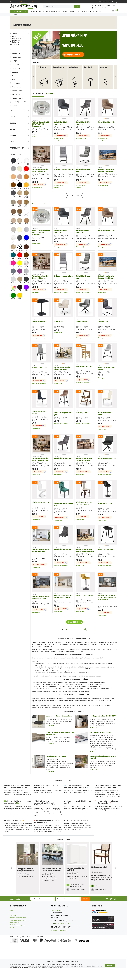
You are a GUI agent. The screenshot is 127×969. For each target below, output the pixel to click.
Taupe (19, 282)
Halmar (78, 120)
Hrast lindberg (26, 215)
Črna (19, 188)
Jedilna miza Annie (38, 321)
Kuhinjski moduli (16, 57)
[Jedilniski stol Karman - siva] (85, 154)
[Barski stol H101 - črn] (107, 489)
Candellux (35, 120)
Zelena (13, 298)
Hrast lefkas (19, 215)
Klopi (13, 79)
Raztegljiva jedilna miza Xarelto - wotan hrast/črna (85, 550)
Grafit (13, 196)
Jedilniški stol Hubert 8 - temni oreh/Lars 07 (84, 504)
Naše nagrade (14, 913)
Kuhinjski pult (16, 61)
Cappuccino (19, 180)
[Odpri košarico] (116, 11)
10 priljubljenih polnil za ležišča (100, 732)
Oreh (26, 250)
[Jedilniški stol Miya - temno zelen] (63, 489)
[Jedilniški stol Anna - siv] (63, 534)
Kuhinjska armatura (17, 90)
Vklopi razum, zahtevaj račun (18, 920)
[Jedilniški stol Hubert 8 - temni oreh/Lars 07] (85, 489)
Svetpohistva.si (53, 649)
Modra (26, 240)
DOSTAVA (59, 11)
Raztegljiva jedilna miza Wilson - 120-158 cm (62, 368)
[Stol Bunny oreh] (85, 398)
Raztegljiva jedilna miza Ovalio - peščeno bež (40, 170)
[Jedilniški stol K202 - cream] (107, 398)
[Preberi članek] (38, 721)
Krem (19, 232)
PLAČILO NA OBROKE (49, 11)
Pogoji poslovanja (15, 922)
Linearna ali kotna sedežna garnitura (59, 716)
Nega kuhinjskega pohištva (19, 102)
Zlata (19, 298)
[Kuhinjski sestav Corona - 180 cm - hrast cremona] (63, 581)
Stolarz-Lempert (37, 167)
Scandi (26, 266)
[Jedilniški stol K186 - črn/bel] (41, 398)
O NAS (30, 11)
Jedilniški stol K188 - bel (40, 503)
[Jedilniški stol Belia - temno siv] (63, 107)
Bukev (13, 180)
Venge (19, 290)
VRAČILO (80, 11)
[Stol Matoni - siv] (85, 307)
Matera (20, 240)
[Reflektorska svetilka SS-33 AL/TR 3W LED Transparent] (41, 107)
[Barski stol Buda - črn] (107, 534)
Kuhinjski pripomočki (18, 98)
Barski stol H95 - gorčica (84, 595)
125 (80, 629)
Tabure (14, 76)
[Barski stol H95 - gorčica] (85, 581)
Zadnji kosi (15, 42)
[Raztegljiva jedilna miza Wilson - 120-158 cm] (63, 352)
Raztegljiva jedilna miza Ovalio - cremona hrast (40, 459)
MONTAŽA (65, 11)
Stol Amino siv (103, 321)
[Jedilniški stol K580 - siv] (63, 443)
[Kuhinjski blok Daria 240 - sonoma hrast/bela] (41, 534)
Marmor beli (13, 241)
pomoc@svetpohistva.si (62, 923)
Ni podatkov (19, 250)
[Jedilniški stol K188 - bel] (41, 489)
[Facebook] (107, 899)
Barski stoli (15, 72)
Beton (13, 171)
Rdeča (19, 258)
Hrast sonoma (19, 224)
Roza (13, 266)
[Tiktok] (115, 899)
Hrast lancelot (13, 215)
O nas (11, 910)
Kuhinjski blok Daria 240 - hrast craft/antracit (41, 597)
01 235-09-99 (99, 5)
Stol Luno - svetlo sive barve (63, 169)
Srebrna (26, 274)
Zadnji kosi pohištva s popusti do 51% (22, 2)
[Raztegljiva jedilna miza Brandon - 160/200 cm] (107, 154)
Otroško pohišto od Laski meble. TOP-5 (103, 716)
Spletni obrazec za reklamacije (59, 930)
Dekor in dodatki (16, 83)
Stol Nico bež (58, 321)
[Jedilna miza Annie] (41, 307)
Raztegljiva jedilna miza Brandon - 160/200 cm (106, 170)
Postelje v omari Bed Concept (56, 756)
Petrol (13, 258)
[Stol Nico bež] (63, 307)
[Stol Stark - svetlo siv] (41, 352)
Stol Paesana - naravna (84, 366)
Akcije (14, 36)
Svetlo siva (13, 282)
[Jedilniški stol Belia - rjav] (107, 107)
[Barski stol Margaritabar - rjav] (63, 398)
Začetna (12, 14)
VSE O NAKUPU (37, 11)
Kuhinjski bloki (16, 53)
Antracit (13, 163)
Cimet (26, 180)
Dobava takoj (16, 40)
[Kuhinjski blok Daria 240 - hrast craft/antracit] (41, 581)
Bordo (26, 171)
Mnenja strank (14, 915)
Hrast (19, 196)
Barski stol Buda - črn (105, 549)
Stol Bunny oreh (81, 413)
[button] (33, 77)
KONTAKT (99, 11)
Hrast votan (26, 224)
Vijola (26, 290)
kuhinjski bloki (50, 691)
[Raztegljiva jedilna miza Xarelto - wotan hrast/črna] (85, 534)
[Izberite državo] (113, 11)
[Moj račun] (110, 11)
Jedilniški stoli (16, 68)
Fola (55, 120)
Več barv (13, 290)
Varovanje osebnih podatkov (18, 917)
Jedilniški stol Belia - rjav (106, 122)
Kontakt (12, 927)
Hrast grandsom (26, 206)
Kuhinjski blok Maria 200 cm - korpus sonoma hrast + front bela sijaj (107, 597)
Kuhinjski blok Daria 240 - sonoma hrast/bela (41, 550)
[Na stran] (86, 629)
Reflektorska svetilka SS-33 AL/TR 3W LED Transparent (41, 124)
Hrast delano (19, 206)
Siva (13, 274)
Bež (19, 171)
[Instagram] (111, 899)
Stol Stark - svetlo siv (39, 367)
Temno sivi (26, 282)
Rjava (26, 258)
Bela (19, 163)
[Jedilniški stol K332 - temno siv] (85, 107)
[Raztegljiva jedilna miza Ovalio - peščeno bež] (41, 154)
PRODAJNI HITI (38, 93)
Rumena (19, 266)
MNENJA (86, 11)
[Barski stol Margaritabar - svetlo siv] (107, 352)
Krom (26, 232)
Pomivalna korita (16, 87)
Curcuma (26, 188)
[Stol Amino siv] (107, 307)
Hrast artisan (26, 197)
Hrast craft (13, 205)
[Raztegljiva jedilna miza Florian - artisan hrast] (85, 443)
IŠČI (77, 6)
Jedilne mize (15, 64)
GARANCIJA (73, 11)
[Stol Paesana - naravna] (85, 352)
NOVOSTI (92, 11)
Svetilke (14, 105)
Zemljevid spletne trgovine (17, 925)
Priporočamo (16, 38)
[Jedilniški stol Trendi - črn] (107, 443)
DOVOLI (110, 965)
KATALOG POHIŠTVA (18, 11)
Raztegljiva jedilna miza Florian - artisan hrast (84, 459)
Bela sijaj (26, 163)
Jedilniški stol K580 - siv (62, 458)
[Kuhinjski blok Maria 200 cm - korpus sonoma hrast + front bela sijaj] (107, 581)
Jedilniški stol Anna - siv (62, 549)
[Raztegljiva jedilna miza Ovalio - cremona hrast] (41, 443)
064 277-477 (111, 5)
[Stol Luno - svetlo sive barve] (63, 154)
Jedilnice (14, 49)
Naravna (13, 250)
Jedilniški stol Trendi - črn (107, 458)
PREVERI (85, 899)
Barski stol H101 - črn (105, 504)
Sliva (19, 274)
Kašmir (13, 232)
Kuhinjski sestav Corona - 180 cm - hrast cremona (63, 596)
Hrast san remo (13, 224)
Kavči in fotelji (16, 94)
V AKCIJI (49, 93)
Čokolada (13, 188)
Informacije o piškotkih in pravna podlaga (71, 964)
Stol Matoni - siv (81, 321)
